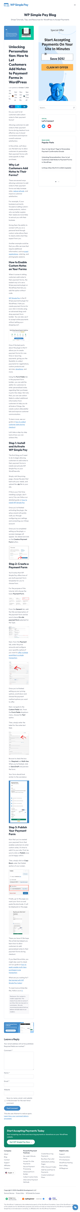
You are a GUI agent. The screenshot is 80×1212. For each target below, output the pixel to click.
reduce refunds (18, 191)
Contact (7, 1160)
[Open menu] (75, 5)
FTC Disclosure (64, 1160)
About (6, 1154)
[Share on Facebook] (12, 106)
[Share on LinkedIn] (24, 106)
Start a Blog (63, 1165)
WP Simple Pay (14, 298)
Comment (8, 1050)
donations (19, 369)
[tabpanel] (57, 158)
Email (6, 1081)
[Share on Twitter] (18, 106)
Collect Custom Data (30, 1177)
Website (7, 1090)
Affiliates (7, 1165)
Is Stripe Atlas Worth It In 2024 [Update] (56, 168)
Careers (7, 1168)
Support (7, 1163)
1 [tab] (56, 182)
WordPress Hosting (65, 1163)
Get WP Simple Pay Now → (21, 1142)
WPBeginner (63, 1168)
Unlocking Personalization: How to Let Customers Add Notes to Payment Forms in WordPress (57, 159)
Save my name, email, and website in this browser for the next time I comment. (19, 1100)
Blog (5, 1157)
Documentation (64, 1157)
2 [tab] (59, 182)
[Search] (74, 107)
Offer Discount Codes (48, 1167)
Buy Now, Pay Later (48, 1159)
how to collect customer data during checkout (17, 424)
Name (7, 1073)
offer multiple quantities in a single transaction (18, 655)
